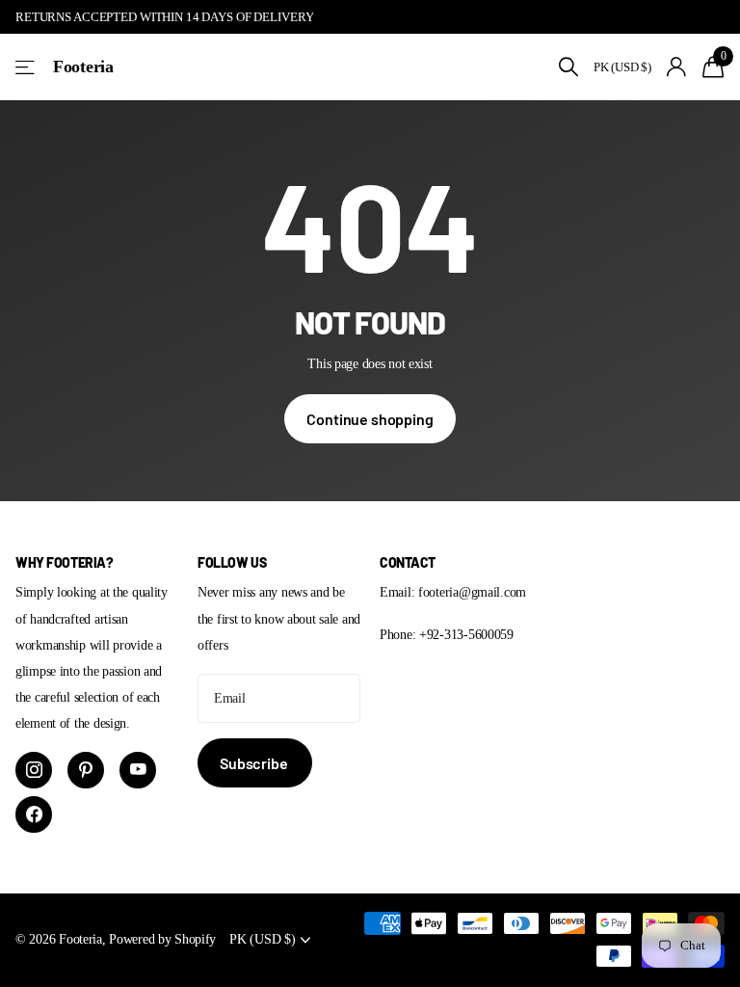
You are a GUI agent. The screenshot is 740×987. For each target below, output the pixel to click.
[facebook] (33, 814)
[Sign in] (677, 67)
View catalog (26, 67)
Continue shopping (369, 419)
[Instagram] (33, 770)
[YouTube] (137, 770)
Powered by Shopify (162, 939)
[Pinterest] (85, 770)
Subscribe (255, 763)
